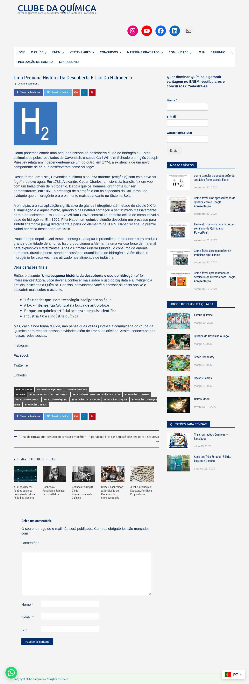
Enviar (174, 150)
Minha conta (69, 61)
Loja (201, 52)
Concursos (109, 52)
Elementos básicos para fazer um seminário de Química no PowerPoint (214, 228)
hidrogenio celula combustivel (48, 394)
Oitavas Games (203, 378)
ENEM (56, 52)
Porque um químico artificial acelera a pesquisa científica (70, 310)
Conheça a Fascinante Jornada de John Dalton (54, 490)
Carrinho (217, 52)
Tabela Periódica (76, 389)
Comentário (30, 545)
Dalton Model (202, 399)
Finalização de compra (35, 61)
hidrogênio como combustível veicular (96, 394)
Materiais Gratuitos (143, 52)
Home (21, 52)
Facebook (21, 355)
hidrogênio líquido (56, 399)
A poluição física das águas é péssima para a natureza (124, 437)
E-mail (27, 617)
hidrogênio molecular (86, 399)
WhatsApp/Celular (179, 133)
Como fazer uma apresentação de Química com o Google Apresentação (214, 202)
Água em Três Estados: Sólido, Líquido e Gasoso (212, 459)
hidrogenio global (27, 399)
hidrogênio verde (36, 404)
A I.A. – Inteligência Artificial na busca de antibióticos (67, 305)
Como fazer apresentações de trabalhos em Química (212, 253)
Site (24, 630)
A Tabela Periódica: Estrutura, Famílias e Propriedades (141, 490)
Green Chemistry (204, 357)
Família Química (203, 315)
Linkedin (20, 375)
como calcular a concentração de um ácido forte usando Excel (214, 178)
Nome (27, 605)
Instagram (21, 345)
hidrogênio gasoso (137, 394)
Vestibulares (80, 52)
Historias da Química (49, 389)
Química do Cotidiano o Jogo (211, 336)
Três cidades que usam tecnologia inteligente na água (67, 299)
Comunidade (178, 52)
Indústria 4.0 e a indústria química (51, 316)
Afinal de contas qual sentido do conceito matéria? (52, 437)
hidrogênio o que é (115, 399)
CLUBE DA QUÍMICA (57, 8)
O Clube (37, 52)
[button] (11, 673)
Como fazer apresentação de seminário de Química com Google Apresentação (214, 277)
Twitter (19, 365)
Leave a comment (28, 83)
